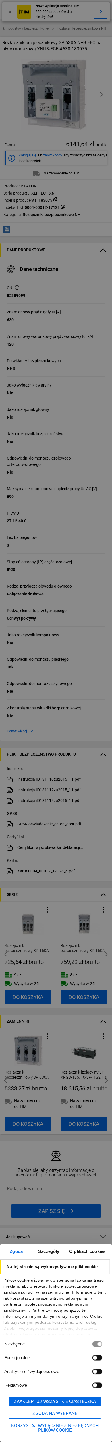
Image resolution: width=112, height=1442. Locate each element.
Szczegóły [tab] (48, 1251)
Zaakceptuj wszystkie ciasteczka (55, 1401)
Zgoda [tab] (16, 1251)
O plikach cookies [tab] (87, 1251)
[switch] (97, 1357)
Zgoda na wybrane (54, 1413)
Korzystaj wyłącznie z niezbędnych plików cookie (55, 1428)
